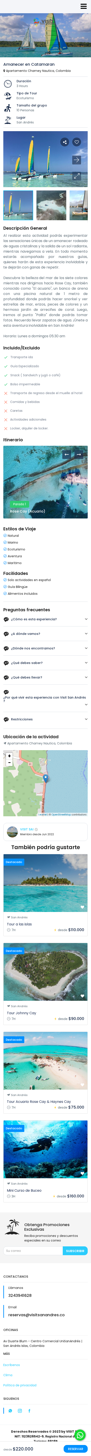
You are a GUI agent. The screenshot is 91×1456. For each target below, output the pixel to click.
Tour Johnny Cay (21, 1013)
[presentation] (66, 454)
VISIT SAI (27, 829)
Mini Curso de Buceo (24, 1190)
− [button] (9, 762)
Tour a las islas (19, 924)
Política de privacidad (19, 1385)
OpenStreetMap (61, 814)
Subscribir (75, 1251)
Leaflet (42, 814)
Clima (7, 1375)
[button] (76, 176)
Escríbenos (11, 1365)
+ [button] (9, 756)
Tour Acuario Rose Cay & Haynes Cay (39, 1101)
